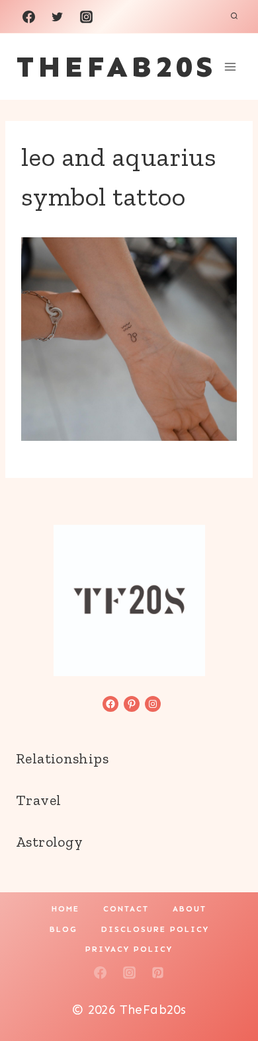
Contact (126, 908)
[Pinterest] (158, 972)
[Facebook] (28, 16)
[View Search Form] (234, 16)
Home (65, 908)
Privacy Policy (129, 949)
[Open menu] (230, 66)
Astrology (49, 842)
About (189, 908)
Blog (63, 929)
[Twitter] (57, 16)
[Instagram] (86, 16)
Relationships (62, 758)
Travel (38, 800)
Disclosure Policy (155, 929)
